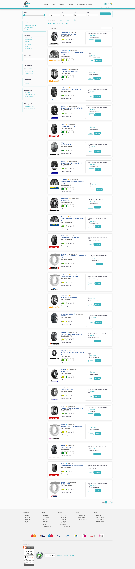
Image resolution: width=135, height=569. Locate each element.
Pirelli (44, 524)
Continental (46, 517)
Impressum (28, 519)
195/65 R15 (63, 521)
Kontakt (61, 4)
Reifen (46, 4)
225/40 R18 (63, 519)
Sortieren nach (97, 28)
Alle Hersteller (47, 526)
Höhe (75, 12)
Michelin (45, 523)
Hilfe (54, 4)
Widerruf (27, 523)
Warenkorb (97, 40)
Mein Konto (108, 4)
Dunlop (45, 519)
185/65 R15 (63, 524)
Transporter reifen (100, 519)
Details (91, 40)
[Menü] (54, 554)
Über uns (70, 4)
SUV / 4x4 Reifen (100, 517)
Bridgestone (46, 515)
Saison (50, 13)
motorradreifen (100, 521)
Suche (105, 13)
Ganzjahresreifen (82, 519)
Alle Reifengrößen (65, 526)
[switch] (53, 555)
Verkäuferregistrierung (84, 4)
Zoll (88, 12)
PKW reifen (98, 515)
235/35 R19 (63, 523)
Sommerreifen (82, 515)
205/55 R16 (63, 515)
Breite (63, 12)
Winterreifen (81, 517)
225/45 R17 (63, 517)
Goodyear (45, 521)
